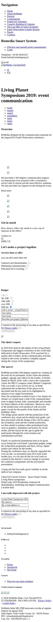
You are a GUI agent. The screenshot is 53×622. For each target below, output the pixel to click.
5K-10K (5, 298)
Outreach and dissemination (14, 263)
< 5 (2, 295)
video (9, 123)
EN (8, 72)
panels (10, 113)
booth (9, 108)
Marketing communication (13, 266)
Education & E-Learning (12, 269)
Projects (10, 16)
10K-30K (5, 301)
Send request (8, 331)
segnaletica (12, 115)
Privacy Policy (45, 600)
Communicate (13, 19)
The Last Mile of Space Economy (22, 27)
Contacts (11, 34)
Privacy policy (11, 328)
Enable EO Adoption (17, 21)
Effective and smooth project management (26, 47)
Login (10, 49)
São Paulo (11, 570)
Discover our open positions (20, 581)
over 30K (5, 304)
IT (8, 70)
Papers (10, 32)
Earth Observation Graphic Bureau (23, 29)
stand (9, 118)
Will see (5, 307)
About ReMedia (14, 13)
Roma (10, 564)
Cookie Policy (9, 603)
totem (9, 121)
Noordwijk (12, 567)
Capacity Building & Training (21, 24)
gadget (10, 110)
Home (10, 11)
